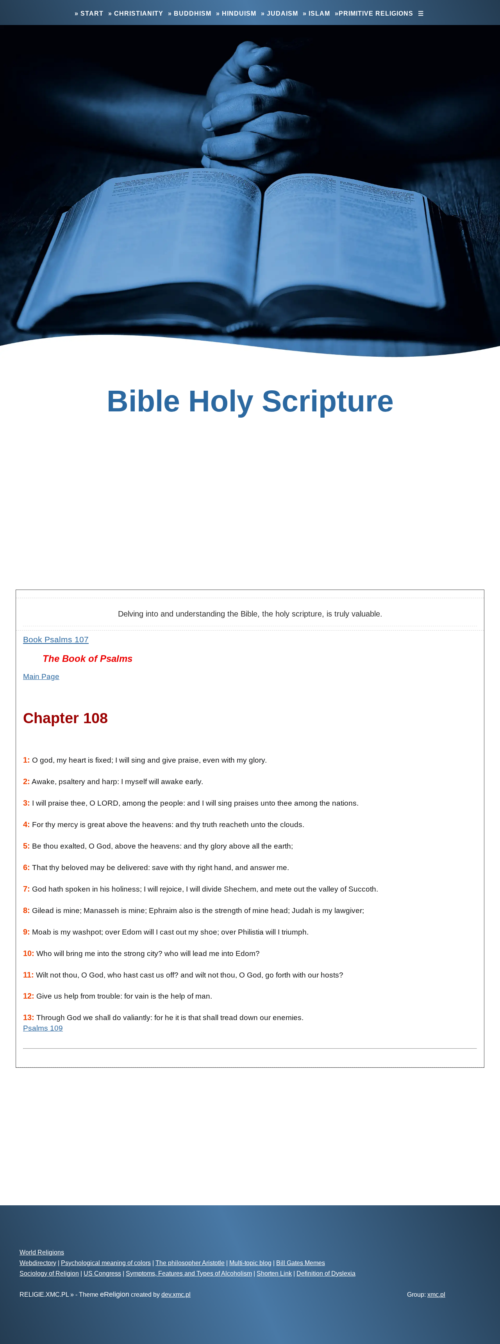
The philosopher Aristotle (190, 1263)
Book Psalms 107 (56, 639)
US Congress (102, 1273)
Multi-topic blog (250, 1263)
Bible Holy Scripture (250, 401)
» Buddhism (189, 13)
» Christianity (135, 13)
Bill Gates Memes (300, 1263)
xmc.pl (436, 1294)
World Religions (42, 1252)
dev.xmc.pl (176, 1294)
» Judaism (279, 13)
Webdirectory (38, 1263)
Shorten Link (274, 1273)
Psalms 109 (43, 1028)
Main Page (41, 676)
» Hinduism (236, 13)
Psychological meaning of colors (106, 1263)
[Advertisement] (250, 521)
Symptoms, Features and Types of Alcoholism (189, 1273)
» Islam (316, 13)
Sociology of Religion (49, 1273)
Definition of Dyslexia (325, 1273)
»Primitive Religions (374, 13)
